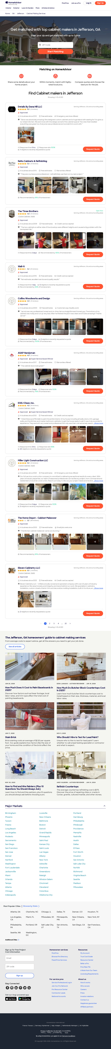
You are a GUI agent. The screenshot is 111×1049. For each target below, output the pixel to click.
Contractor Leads (58, 993)
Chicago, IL (46, 912)
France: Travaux (28, 1025)
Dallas (76, 844)
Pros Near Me (85, 967)
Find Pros (55, 953)
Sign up (19, 975)
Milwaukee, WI (47, 917)
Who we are (85, 986)
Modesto (9, 836)
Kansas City (44, 844)
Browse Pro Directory (60, 957)
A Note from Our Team (88, 970)
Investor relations (87, 996)
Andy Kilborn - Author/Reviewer (70, 782)
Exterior (16, 8)
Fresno (8, 825)
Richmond (77, 871)
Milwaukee (78, 887)
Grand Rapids (45, 832)
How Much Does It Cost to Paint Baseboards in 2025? (29, 688)
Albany (42, 856)
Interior (8, 8)
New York (43, 860)
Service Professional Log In (62, 983)
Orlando (8, 879)
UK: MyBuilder (84, 1025)
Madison (77, 883)
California (49, 1031)
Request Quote (93, 149)
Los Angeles (10, 832)
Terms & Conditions (68, 1036)
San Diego (9, 844)
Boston (42, 825)
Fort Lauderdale (12, 868)
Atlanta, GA (15, 912)
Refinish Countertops (68, 786)
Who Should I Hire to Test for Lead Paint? (77, 737)
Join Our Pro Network (60, 986)
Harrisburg (78, 817)
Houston (77, 856)
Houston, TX (93, 912)
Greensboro (44, 871)
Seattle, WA (15, 932)
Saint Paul (43, 840)
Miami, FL (30, 917)
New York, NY (94, 917)
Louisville (43, 813)
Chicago (9, 891)
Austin (76, 840)
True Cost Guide (86, 957)
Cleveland (43, 887)
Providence (78, 829)
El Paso (76, 848)
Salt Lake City (79, 864)
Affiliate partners (86, 1007)
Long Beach (10, 829)
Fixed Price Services (59, 960)
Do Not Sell (57, 1031)
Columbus (43, 891)
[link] (55, 107)
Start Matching (55, 51)
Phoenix (8, 817)
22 (66, 623)
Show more (99, 423)
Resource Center (86, 960)
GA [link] (13, 14)
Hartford (9, 860)
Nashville (77, 836)
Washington (10, 864)
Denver (8, 856)
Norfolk (76, 868)
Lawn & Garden (27, 8)
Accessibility (66, 1032)
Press (82, 993)
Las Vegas (43, 852)
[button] (26, 135)
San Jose (9, 852)
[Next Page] (70, 623)
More (37, 8)
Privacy (43, 1031)
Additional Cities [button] (11, 940)
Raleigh (42, 875)
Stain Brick (10, 737)
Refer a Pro (84, 963)
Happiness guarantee (88, 1003)
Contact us (84, 1000)
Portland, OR (31, 925)
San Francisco (11, 848)
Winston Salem (46, 879)
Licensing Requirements (89, 974)
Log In (88, 3)
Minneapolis (44, 836)
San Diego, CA (78, 925)
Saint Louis (44, 848)
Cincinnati (43, 883)
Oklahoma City (45, 895)
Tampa (8, 883)
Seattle (76, 879)
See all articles (15, 646)
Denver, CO (77, 912)
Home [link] (7, 14)
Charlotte (43, 868)
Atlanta (8, 887)
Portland (77, 813)
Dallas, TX (61, 912)
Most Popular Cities (11, 906)
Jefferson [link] (20, 14)
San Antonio (78, 860)
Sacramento (10, 840)
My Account (85, 953)
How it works (85, 983)
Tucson (8, 821)
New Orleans (45, 817)
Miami (7, 875)
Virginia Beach (79, 875)
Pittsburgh (78, 825)
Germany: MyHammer (42, 1025)
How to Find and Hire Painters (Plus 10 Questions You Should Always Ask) (24, 787)
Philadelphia (78, 821)
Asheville (43, 864)
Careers (83, 989)
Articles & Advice (48, 8)
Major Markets (13, 806)
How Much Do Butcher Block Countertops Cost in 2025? (81, 689)
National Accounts (59, 996)
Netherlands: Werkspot (70, 1025)
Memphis (77, 832)
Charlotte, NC (32, 912)
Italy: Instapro (56, 1025)
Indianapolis (10, 895)
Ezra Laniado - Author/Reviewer (70, 684)
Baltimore (43, 821)
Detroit (42, 829)
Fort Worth (78, 852)
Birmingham (10, 813)
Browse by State (30, 906)
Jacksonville (10, 871)
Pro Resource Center (60, 989)
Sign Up (100, 3)
